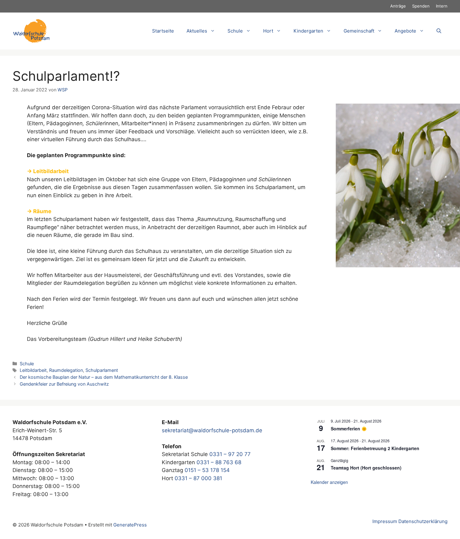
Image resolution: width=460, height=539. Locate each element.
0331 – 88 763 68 (219, 462)
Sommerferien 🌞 (349, 428)
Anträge (398, 5)
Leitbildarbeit (33, 370)
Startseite (163, 31)
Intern (441, 5)
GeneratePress (130, 525)
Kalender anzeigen (329, 482)
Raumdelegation (66, 370)
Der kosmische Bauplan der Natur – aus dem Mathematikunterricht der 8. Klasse (104, 377)
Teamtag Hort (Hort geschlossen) (366, 468)
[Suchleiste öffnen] (438, 31)
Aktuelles (197, 31)
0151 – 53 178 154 (207, 470)
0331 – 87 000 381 (198, 478)
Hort (268, 31)
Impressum (384, 521)
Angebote (405, 31)
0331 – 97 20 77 (230, 454)
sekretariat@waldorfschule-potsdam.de (212, 430)
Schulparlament (101, 370)
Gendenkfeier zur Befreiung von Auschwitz (64, 384)
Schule (27, 363)
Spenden (421, 5)
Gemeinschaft (359, 31)
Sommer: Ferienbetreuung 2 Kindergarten (375, 448)
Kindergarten (308, 31)
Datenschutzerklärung (422, 521)
